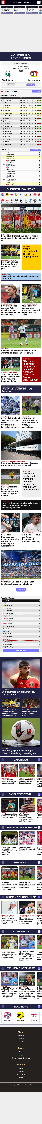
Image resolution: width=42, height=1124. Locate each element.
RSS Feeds (21, 1074)
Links (21, 1077)
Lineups (11, 85)
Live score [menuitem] (17, 2)
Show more (21, 590)
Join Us (21, 1042)
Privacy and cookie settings (21, 1058)
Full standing (36, 91)
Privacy (21, 1055)
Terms (21, 1052)
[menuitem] (4, 2)
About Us (21, 1035)
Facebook (21, 1071)
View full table (21, 650)
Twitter (21, 1068)
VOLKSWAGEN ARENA (21, 66)
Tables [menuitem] (27, 2)
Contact (21, 1039)
